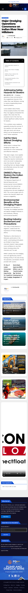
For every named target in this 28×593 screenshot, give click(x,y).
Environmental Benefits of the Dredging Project (12, 79)
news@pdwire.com (6, 548)
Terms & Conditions (17, 590)
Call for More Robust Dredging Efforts (12, 70)
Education (10, 587)
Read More (5, 516)
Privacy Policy (9, 590)
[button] (22, 9)
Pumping (23, 585)
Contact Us (22, 587)
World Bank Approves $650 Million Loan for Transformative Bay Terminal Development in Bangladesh (18, 271)
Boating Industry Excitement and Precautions (12, 83)
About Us (13, 585)
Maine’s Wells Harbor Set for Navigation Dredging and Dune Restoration (13, 306)
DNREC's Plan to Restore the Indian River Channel (11, 74)
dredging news (18, 37)
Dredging (18, 585)
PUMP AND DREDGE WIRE (14, 567)
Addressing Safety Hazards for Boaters (12, 66)
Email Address (5, 526)
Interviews (16, 587)
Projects (5, 587)
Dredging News (7, 303)
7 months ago (8, 310)
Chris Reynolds (11, 35)
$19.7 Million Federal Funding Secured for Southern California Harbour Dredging (12, 338)
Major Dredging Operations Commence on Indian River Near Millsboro (12, 26)
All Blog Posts (7, 585)
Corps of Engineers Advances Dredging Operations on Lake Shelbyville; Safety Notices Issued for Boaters (14, 323)
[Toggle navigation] (3, 9)
